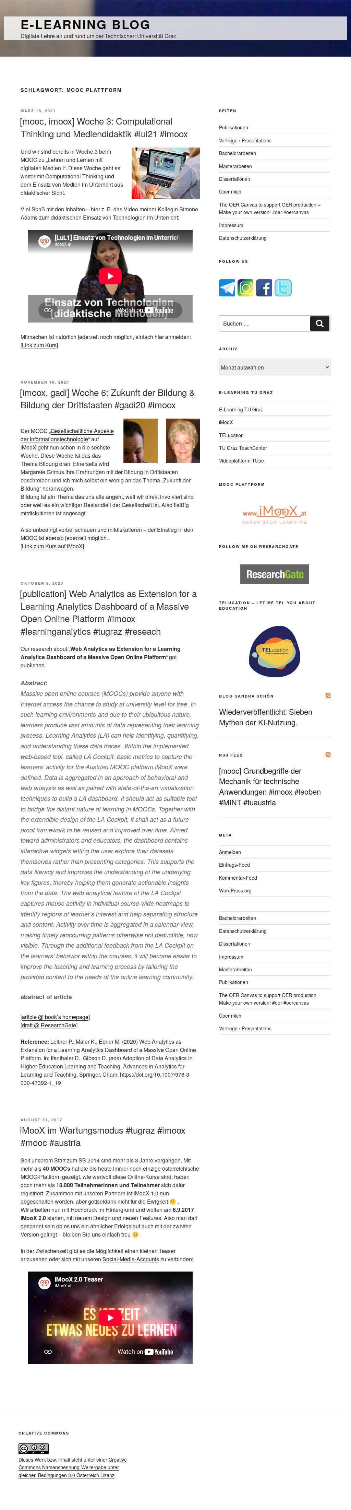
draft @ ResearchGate (49, 1025)
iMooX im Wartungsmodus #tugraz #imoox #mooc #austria (102, 1135)
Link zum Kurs (39, 345)
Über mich (230, 191)
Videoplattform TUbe (241, 460)
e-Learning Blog (86, 24)
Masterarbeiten (235, 166)
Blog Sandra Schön (246, 696)
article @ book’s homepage (55, 1017)
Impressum (231, 225)
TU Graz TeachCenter (243, 447)
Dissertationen (234, 178)
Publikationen (233, 127)
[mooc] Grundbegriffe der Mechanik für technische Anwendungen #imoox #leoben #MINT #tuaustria (270, 786)
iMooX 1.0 (146, 1193)
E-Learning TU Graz (241, 409)
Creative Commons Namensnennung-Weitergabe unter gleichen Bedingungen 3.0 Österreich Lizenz (73, 1467)
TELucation (231, 435)
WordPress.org (235, 890)
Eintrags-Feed (234, 864)
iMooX (28, 447)
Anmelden (230, 851)
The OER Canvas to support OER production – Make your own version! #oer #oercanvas (269, 208)
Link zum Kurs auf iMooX (52, 546)
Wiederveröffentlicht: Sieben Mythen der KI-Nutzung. (265, 716)
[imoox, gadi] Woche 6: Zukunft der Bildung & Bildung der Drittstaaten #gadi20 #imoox (107, 398)
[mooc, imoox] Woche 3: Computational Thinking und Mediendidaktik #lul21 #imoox (104, 126)
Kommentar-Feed (238, 877)
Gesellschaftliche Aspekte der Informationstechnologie (67, 435)
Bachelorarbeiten (237, 153)
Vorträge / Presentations (245, 140)
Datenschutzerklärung (243, 237)
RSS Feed (231, 755)
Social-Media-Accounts (130, 1259)
